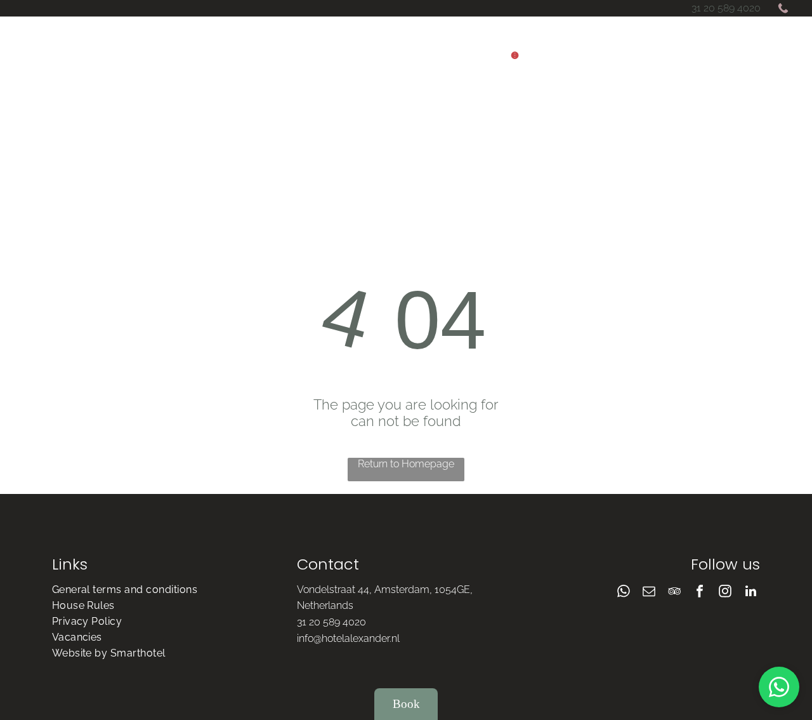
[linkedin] (750, 593)
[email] (648, 593)
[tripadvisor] (674, 593)
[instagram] (725, 593)
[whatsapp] (623, 593)
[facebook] (699, 593)
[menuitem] (103, 159)
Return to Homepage (406, 464)
